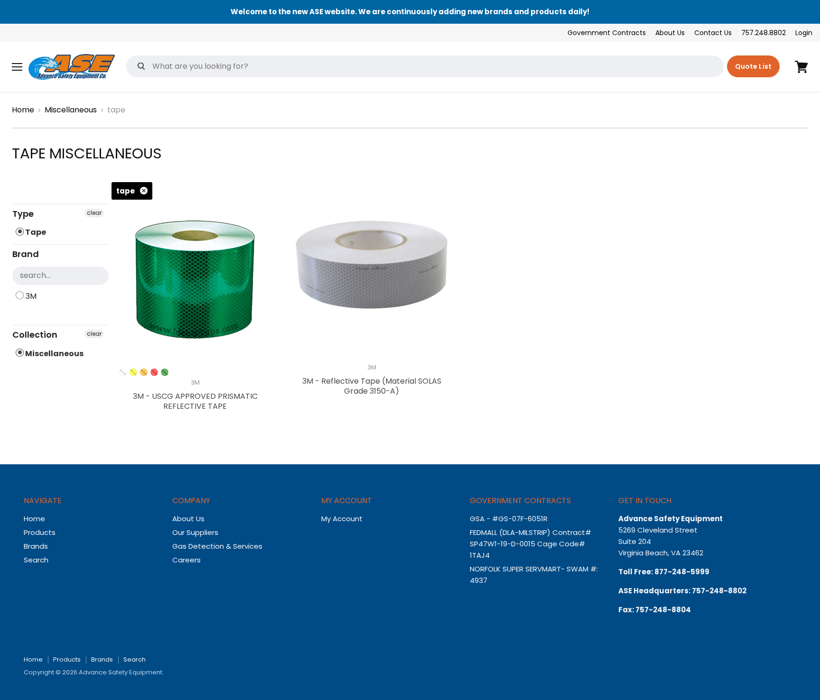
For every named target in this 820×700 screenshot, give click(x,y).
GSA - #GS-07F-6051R (510, 519)
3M (30, 296)
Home (23, 110)
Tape (35, 232)
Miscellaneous (71, 110)
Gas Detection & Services (217, 546)
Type (23, 214)
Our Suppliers (195, 532)
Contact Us (713, 32)
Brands (36, 546)
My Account (342, 519)
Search (36, 560)
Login (803, 32)
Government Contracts (607, 32)
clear (94, 213)
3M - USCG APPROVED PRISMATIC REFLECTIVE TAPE (195, 401)
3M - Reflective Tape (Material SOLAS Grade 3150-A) (371, 386)
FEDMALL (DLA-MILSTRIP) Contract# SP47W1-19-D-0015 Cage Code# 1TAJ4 (530, 543)
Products (40, 532)
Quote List (753, 66)
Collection (34, 335)
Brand (25, 254)
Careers (186, 560)
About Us (670, 32)
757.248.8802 (763, 32)
